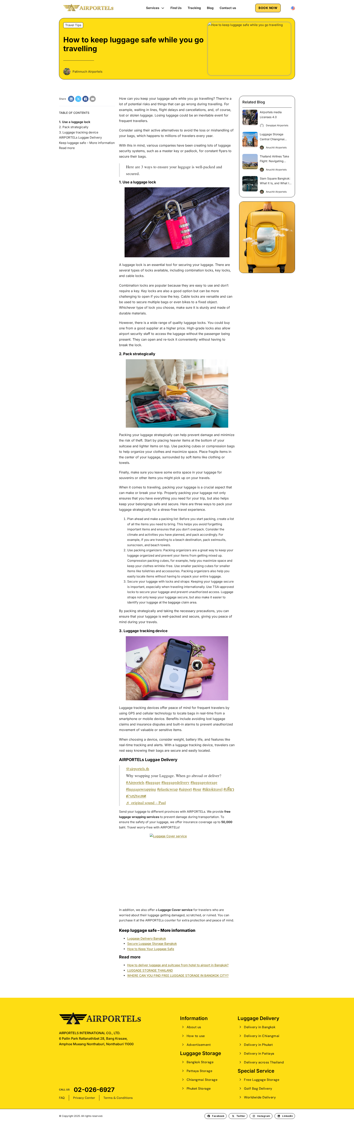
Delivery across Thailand (264, 1062)
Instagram (263, 1115)
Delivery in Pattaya (259, 1053)
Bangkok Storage (200, 1062)
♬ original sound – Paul (146, 802)
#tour (197, 789)
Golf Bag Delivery (258, 1088)
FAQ (62, 1098)
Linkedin (287, 1115)
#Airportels (135, 782)
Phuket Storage (199, 1088)
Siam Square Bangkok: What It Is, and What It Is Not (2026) (275, 183)
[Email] (93, 99)
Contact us (228, 8)
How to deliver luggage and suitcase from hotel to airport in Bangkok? (178, 965)
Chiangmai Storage (202, 1080)
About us (194, 1027)
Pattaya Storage (199, 1071)
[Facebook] (85, 99)
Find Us (176, 8)
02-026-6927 (94, 1089)
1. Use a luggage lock (74, 122)
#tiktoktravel (212, 789)
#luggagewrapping (141, 789)
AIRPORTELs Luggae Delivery (80, 137)
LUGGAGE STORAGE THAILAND (150, 970)
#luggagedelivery (175, 782)
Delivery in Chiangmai (261, 1036)
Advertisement (199, 1045)
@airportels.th (137, 768)
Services (152, 8)
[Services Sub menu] (162, 8)
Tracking (194, 8)
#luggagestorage (204, 782)
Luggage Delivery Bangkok (146, 938)
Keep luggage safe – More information (87, 143)
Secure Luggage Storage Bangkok (152, 944)
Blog (210, 8)
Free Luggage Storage (261, 1080)
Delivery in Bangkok (260, 1027)
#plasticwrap (167, 789)
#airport (185, 789)
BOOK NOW (268, 8)
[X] (78, 99)
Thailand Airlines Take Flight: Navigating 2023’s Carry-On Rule (274, 161)
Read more (67, 148)
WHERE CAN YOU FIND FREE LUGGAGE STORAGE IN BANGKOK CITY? (178, 975)
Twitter (240, 1115)
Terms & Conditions (118, 1098)
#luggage (152, 782)
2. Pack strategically (73, 127)
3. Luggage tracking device (78, 132)
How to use (196, 1036)
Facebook (218, 1115)
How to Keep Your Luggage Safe (150, 949)
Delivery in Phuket (258, 1045)
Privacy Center (84, 1098)
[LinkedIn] (71, 99)
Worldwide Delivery (260, 1097)
